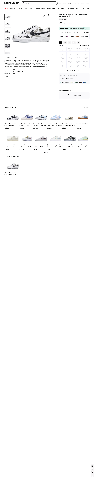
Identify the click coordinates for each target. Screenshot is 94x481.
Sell (78, 3)
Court (20, 11)
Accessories (74, 8)
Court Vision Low (28, 11)
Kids (88, 8)
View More (7, 76)
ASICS (43, 8)
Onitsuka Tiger (50, 8)
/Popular (8, 8)
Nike (20, 8)
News (74, 3)
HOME (5, 11)
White (14, 73)
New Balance (36, 8)
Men (80, 8)
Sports (16, 8)
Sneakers (11, 11)
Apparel (67, 8)
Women (84, 8)
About (69, 3)
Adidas (30, 8)
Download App (62, 3)
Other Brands (60, 8)
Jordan (25, 8)
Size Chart (61, 45)
